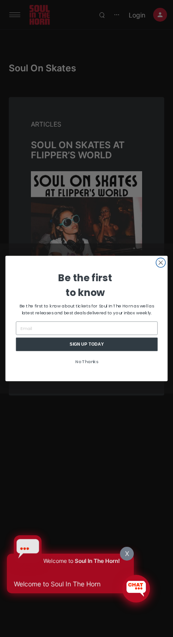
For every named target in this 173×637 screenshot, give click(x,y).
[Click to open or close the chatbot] (136, 588)
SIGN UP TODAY (87, 344)
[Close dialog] (160, 262)
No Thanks (86, 362)
